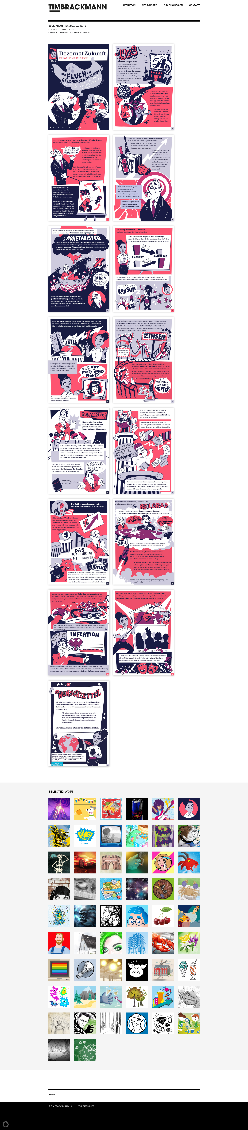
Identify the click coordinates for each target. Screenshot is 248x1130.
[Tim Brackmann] (77, 8)
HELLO (51, 1094)
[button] (5, 1124)
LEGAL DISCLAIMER (85, 1106)
